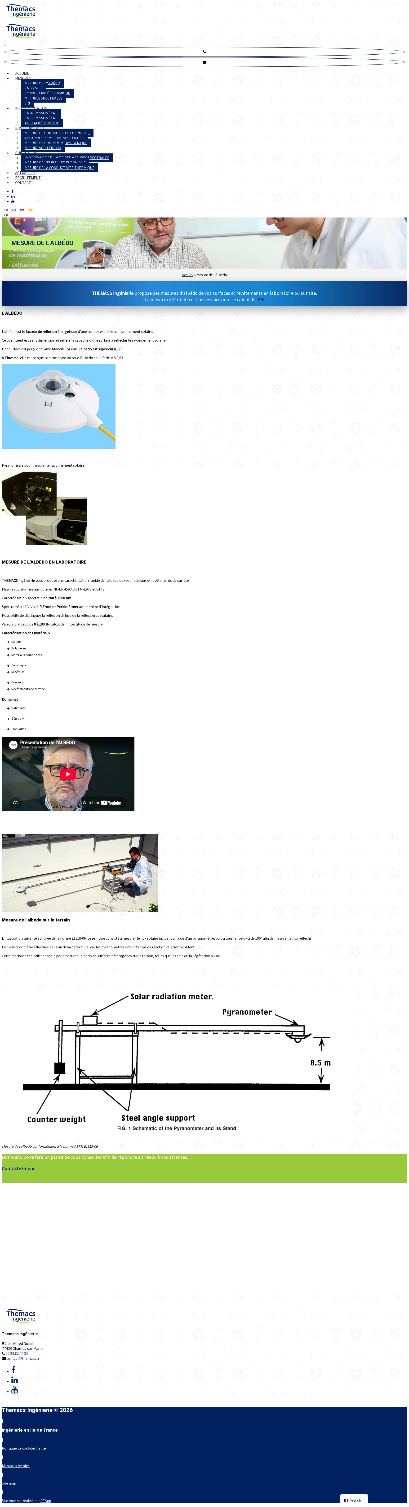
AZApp (45, 1500)
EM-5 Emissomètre (41, 118)
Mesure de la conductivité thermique (59, 167)
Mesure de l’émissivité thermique (55, 162)
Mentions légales (16, 1465)
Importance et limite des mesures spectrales (67, 157)
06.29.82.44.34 (17, 1353)
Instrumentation (31, 108)
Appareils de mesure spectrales (54, 137)
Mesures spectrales (43, 98)
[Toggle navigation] (4, 45)
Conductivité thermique (47, 93)
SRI (27, 103)
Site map (9, 1483)
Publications (27, 152)
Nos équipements (31, 128)
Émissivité (34, 88)
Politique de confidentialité (24, 1448)
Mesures (23, 78)
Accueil (22, 73)
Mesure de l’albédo (42, 83)
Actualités (25, 172)
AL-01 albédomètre (42, 123)
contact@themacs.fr (22, 1358)
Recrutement (28, 177)
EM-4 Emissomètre (41, 113)
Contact (23, 182)
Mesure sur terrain (43, 147)
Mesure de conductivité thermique (57, 132)
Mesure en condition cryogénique (56, 142)
